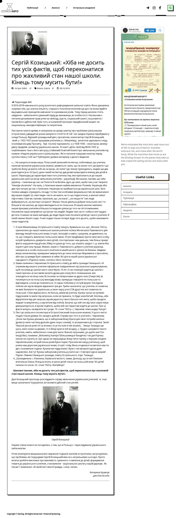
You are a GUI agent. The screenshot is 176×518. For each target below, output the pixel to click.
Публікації (128, 198)
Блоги (40, 88)
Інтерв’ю (127, 192)
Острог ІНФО (21, 88)
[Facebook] (160, 7)
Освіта (47, 88)
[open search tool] (170, 8)
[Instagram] (154, 7)
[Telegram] (147, 7)
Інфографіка (129, 204)
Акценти (127, 210)
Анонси (127, 186)
